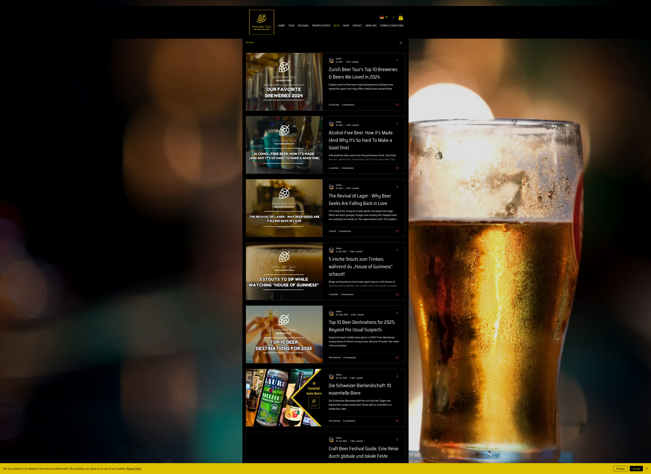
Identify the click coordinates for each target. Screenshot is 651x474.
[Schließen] (647, 468)
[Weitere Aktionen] (398, 60)
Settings (620, 468)
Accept (636, 468)
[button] (400, 17)
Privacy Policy (134, 468)
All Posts (250, 42)
